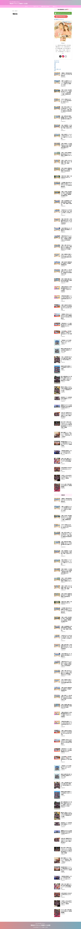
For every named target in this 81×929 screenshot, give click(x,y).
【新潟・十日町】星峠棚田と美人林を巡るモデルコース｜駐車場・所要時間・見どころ (66, 154)
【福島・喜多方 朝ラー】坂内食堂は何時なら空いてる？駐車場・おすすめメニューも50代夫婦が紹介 (66, 221)
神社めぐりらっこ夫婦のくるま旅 (18, 3)
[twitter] (60, 56)
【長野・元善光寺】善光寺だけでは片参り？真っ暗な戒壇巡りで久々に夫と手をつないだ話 (66, 307)
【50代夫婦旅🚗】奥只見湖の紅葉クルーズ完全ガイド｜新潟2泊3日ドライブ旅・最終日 (66, 333)
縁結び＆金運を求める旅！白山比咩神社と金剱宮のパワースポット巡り (66, 350)
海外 (55, 70)
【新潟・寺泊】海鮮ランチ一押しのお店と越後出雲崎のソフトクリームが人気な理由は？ (66, 460)
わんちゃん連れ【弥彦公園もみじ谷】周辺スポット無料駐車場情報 (66, 485)
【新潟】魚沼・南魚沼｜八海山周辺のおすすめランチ (66, 176)
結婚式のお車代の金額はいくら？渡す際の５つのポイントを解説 (66, 367)
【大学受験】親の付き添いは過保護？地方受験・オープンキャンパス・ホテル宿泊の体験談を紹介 (66, 184)
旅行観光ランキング (59, 19)
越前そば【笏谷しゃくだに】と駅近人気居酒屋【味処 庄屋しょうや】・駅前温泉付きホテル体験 (66, 389)
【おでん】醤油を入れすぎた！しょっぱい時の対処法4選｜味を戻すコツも (66, 100)
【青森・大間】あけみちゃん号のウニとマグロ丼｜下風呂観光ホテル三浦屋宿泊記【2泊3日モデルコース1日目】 (66, 247)
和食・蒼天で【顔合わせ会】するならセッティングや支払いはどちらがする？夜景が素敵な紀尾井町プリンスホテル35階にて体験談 (66, 424)
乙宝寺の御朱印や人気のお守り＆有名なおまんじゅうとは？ (66, 469)
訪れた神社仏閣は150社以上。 (40, 923)
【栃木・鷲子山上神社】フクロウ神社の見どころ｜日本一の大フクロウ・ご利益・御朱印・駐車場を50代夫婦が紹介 (66, 109)
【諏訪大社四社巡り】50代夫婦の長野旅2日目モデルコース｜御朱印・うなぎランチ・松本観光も (66, 288)
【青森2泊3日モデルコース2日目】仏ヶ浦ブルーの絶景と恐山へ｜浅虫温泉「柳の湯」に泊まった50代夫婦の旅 (66, 238)
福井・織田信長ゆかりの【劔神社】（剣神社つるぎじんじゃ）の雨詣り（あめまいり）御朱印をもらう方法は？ (66, 378)
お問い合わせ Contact (45, 6)
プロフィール (35, 6)
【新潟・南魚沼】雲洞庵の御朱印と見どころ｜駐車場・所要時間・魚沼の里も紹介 (66, 169)
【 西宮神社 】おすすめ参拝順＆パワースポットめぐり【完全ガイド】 (66, 342)
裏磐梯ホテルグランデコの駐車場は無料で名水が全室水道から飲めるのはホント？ (66, 406)
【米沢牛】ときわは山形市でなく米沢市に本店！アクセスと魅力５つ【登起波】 (66, 477)
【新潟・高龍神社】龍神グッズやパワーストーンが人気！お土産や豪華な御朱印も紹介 (66, 256)
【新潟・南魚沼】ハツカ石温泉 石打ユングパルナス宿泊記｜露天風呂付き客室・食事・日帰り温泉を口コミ (66, 145)
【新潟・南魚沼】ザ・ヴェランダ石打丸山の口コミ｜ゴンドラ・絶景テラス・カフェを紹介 (66, 136)
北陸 (55, 63)
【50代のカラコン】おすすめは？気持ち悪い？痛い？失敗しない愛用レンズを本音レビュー (66, 212)
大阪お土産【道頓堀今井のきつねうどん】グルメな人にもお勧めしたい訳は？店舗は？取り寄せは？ (66, 414)
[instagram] (63, 56)
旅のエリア (55, 6)
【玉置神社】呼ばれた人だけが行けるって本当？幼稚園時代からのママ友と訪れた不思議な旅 (66, 316)
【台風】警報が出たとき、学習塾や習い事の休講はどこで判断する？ (66, 229)
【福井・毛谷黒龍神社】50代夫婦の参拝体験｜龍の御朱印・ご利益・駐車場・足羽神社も (66, 202)
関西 (55, 67)
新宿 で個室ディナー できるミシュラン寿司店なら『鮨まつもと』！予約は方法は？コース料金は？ (66, 434)
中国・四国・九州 (57, 69)
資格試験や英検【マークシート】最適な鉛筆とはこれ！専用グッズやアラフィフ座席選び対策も (66, 443)
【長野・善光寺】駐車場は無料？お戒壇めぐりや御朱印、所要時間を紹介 (66, 263)
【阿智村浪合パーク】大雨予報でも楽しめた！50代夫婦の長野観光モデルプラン (66, 325)
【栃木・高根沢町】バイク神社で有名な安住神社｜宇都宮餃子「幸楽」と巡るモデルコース (66, 127)
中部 (55, 66)
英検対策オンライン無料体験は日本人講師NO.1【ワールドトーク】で (66, 398)
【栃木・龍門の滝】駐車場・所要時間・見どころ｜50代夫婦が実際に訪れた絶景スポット (66, 118)
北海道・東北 (56, 62)
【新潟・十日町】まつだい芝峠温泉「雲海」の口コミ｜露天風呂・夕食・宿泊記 (66, 162)
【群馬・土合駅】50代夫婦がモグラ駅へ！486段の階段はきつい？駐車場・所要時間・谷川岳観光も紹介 (66, 193)
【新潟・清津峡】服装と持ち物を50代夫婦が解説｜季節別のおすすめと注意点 (66, 280)
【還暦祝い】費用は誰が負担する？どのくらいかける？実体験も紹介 (66, 74)
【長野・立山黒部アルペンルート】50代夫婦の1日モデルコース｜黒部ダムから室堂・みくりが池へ (66, 83)
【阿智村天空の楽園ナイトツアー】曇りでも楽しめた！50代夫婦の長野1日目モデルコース (66, 298)
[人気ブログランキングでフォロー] (63, 14)
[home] (66, 56)
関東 (55, 64)
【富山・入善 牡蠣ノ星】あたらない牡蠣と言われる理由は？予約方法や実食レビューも (66, 359)
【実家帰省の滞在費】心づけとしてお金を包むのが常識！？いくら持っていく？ (66, 452)
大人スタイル (56, 60)
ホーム (26, 6)
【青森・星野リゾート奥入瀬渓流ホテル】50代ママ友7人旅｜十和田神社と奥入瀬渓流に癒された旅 (66, 271)
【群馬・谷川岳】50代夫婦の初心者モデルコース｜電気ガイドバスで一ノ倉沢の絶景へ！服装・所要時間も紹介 (66, 92)
